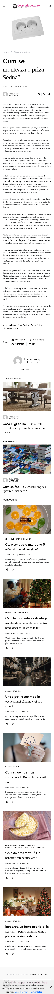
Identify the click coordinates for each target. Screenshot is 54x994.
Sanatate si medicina (35, 847)
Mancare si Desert (14, 847)
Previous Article (13, 378)
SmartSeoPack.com (38, 975)
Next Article (9, 441)
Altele (8, 613)
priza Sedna (23, 325)
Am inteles (36, 992)
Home (6, 52)
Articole (9, 539)
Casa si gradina (22, 52)
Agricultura (11, 845)
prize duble (36, 325)
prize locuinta (11, 328)
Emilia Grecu (14, 93)
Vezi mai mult (21, 992)
